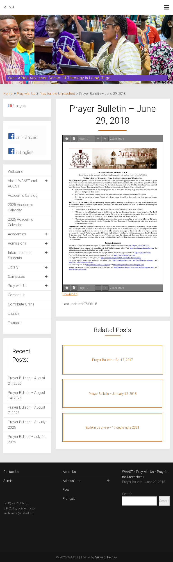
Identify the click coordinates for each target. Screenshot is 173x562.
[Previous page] (67, 138)
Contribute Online (21, 304)
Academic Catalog (22, 195)
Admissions (17, 243)
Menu (8, 7)
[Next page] (74, 138)
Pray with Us (26, 94)
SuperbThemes (106, 557)
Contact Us (16, 295)
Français (14, 323)
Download (69, 294)
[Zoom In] (105, 138)
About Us (69, 472)
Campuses (16, 276)
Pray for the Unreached (57, 94)
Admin (8, 481)
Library (13, 267)
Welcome (15, 171)
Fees (66, 489)
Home (8, 94)
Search (127, 494)
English (13, 313)
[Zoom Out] (98, 138)
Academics (17, 234)
